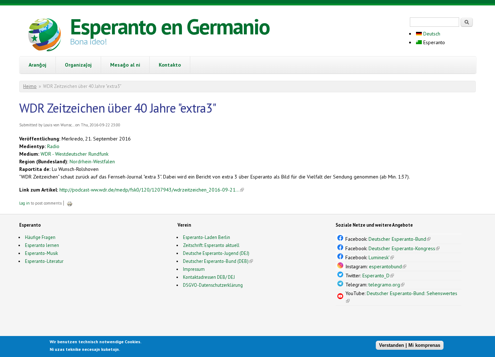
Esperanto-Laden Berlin (206, 237)
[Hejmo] (44, 36)
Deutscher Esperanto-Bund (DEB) (216, 261)
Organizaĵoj (78, 65)
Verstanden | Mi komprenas (409, 345)
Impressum (194, 269)
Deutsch (431, 33)
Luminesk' (381, 257)
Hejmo (30, 86)
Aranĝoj (37, 65)
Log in (24, 203)
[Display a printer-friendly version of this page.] (69, 203)
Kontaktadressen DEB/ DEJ (209, 277)
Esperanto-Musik (41, 253)
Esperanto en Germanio (170, 26)
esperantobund (387, 266)
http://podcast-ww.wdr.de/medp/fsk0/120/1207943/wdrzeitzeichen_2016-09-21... (151, 189)
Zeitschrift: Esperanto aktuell (211, 245)
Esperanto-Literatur (44, 261)
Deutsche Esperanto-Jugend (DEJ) (216, 253)
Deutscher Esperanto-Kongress (404, 248)
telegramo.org (386, 284)
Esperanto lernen (42, 245)
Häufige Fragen (40, 237)
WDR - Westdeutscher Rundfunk (74, 154)
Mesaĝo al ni (125, 65)
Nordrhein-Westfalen (92, 161)
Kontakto (170, 65)
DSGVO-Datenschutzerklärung (213, 285)
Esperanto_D (378, 275)
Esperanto (433, 42)
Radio (53, 146)
